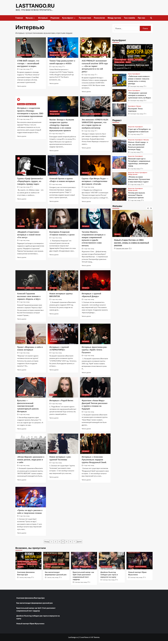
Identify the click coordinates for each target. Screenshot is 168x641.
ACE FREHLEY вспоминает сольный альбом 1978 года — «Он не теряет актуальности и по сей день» (95, 66)
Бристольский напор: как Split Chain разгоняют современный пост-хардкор (35, 609)
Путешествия (85, 18)
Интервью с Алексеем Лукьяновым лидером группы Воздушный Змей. (94, 460)
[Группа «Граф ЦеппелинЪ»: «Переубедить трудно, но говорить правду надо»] (30, 165)
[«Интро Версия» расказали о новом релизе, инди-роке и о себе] (30, 444)
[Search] (151, 18)
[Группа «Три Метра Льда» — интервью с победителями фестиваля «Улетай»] (95, 165)
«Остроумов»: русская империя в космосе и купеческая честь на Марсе (139, 95)
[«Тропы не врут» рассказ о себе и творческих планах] (30, 497)
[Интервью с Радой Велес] (63, 387)
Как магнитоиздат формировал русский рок (34, 603)
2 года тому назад (135, 184)
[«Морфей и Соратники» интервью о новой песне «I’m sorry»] (30, 219)
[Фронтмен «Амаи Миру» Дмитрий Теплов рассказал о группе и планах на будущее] (95, 387)
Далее (79, 542)
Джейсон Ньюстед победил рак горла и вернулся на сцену (109, 574)
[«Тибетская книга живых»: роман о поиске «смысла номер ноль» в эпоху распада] (119, 80)
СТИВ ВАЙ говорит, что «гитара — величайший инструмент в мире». (28, 63)
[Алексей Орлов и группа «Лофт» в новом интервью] (63, 165)
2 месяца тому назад (81, 582)
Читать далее (21, 86)
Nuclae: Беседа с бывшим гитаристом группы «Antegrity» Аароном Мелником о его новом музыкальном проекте (61, 125)
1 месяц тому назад (121, 68)
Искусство (131, 126)
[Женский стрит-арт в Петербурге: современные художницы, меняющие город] (119, 162)
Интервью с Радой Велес (61, 400)
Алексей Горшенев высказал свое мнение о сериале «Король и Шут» (29, 296)
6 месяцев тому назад (136, 113)
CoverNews (84, 637)
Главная (19, 18)
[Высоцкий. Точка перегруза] (119, 109)
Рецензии (55, 18)
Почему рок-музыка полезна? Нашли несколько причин (136, 195)
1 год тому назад (135, 134)
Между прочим (114, 18)
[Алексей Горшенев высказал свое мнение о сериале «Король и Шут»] (30, 280)
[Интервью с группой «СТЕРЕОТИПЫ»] (63, 334)
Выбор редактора (120, 59)
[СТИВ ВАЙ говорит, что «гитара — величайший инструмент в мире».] (30, 47)
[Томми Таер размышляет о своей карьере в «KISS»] (63, 47)
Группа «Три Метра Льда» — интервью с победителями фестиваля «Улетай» (95, 181)
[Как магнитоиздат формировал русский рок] (56, 560)
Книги (130, 74)
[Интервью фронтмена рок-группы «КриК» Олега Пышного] (95, 334)
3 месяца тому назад (108, 580)
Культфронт (67, 18)
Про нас (141, 18)
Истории (130, 59)
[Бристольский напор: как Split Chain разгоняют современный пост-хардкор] (84, 560)
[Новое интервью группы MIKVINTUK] (63, 280)
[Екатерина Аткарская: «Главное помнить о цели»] (63, 219)
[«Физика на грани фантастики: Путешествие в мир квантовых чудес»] (119, 178)
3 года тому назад (24, 69)
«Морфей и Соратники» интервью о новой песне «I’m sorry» (28, 235)
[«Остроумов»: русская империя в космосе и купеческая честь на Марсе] (119, 95)
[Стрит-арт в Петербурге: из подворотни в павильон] (119, 130)
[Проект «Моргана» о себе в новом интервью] (30, 334)
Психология (99, 18)
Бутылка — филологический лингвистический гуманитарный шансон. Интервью (28, 406)
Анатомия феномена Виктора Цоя (131, 65)
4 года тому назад (24, 352)
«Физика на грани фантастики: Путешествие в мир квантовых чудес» (139, 179)
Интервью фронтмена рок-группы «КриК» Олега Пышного (94, 350)
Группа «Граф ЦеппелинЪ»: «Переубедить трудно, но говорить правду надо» (30, 181)
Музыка (29, 18)
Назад (46, 542)
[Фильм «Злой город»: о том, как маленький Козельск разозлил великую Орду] (119, 146)
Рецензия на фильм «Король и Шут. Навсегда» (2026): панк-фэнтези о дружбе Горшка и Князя (131, 243)
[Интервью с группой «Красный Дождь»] (95, 280)
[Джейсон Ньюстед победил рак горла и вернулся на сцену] (112, 560)
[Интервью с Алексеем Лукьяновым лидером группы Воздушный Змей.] (95, 444)
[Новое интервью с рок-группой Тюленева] (63, 444)
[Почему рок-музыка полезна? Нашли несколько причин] (119, 194)
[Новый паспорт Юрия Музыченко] (140, 560)
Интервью (43, 18)
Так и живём (129, 18)
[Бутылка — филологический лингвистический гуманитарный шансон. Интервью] (30, 387)
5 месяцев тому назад (136, 86)
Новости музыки (85, 566)
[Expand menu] (34, 18)
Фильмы (38, 288)
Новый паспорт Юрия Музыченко (30, 623)
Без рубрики (54, 52)
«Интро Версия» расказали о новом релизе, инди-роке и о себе (30, 460)
